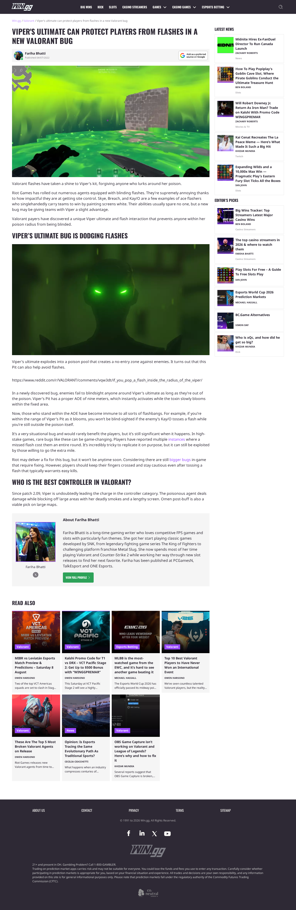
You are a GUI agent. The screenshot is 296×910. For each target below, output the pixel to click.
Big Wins (86, 7)
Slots (113, 7)
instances (177, 439)
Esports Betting (213, 7)
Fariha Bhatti (35, 53)
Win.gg (16, 21)
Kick (100, 7)
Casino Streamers (134, 7)
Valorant (28, 21)
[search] (280, 7)
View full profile (76, 577)
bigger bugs (180, 459)
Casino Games (181, 7)
